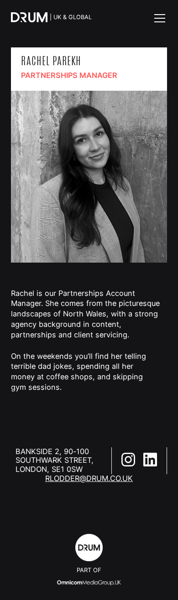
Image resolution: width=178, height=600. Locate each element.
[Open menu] (159, 18)
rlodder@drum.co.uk (89, 478)
